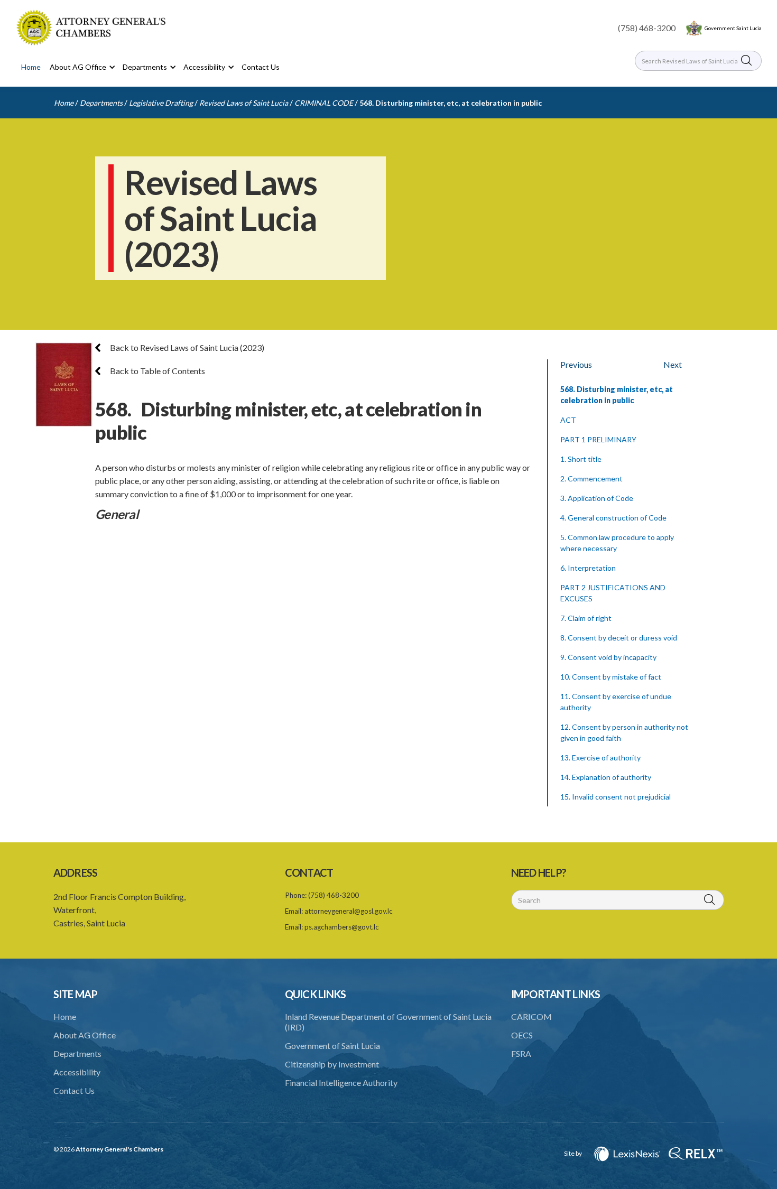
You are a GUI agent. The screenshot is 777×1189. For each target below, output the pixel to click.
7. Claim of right (586, 618)
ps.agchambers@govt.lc (341, 927)
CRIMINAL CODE (323, 103)
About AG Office (84, 1035)
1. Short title (581, 458)
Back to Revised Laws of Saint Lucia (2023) (186, 347)
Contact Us (261, 66)
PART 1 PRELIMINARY (598, 439)
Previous (576, 364)
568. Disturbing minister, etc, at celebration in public (450, 103)
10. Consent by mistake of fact (610, 676)
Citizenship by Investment (332, 1064)
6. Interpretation (588, 567)
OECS (522, 1035)
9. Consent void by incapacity (608, 657)
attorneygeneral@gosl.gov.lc (348, 911)
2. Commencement (591, 478)
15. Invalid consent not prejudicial (615, 796)
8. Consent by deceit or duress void (618, 637)
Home (31, 66)
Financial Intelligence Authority (341, 1082)
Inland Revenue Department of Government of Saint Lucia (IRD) (388, 1021)
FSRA (521, 1053)
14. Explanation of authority (605, 777)
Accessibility (76, 1072)
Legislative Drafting (161, 103)
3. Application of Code (596, 498)
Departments (101, 103)
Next (672, 364)
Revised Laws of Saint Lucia (243, 103)
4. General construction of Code (613, 517)
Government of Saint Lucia (332, 1046)
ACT (568, 419)
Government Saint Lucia (733, 28)
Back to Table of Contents (156, 371)
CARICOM (531, 1016)
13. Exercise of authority (600, 757)
